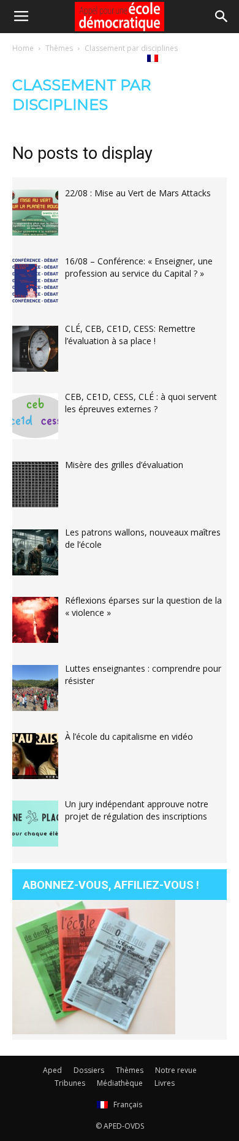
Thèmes (129, 1070)
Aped (52, 1070)
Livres (119, 57)
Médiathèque (65, 57)
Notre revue (176, 1070)
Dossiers (89, 1070)
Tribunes (70, 1083)
